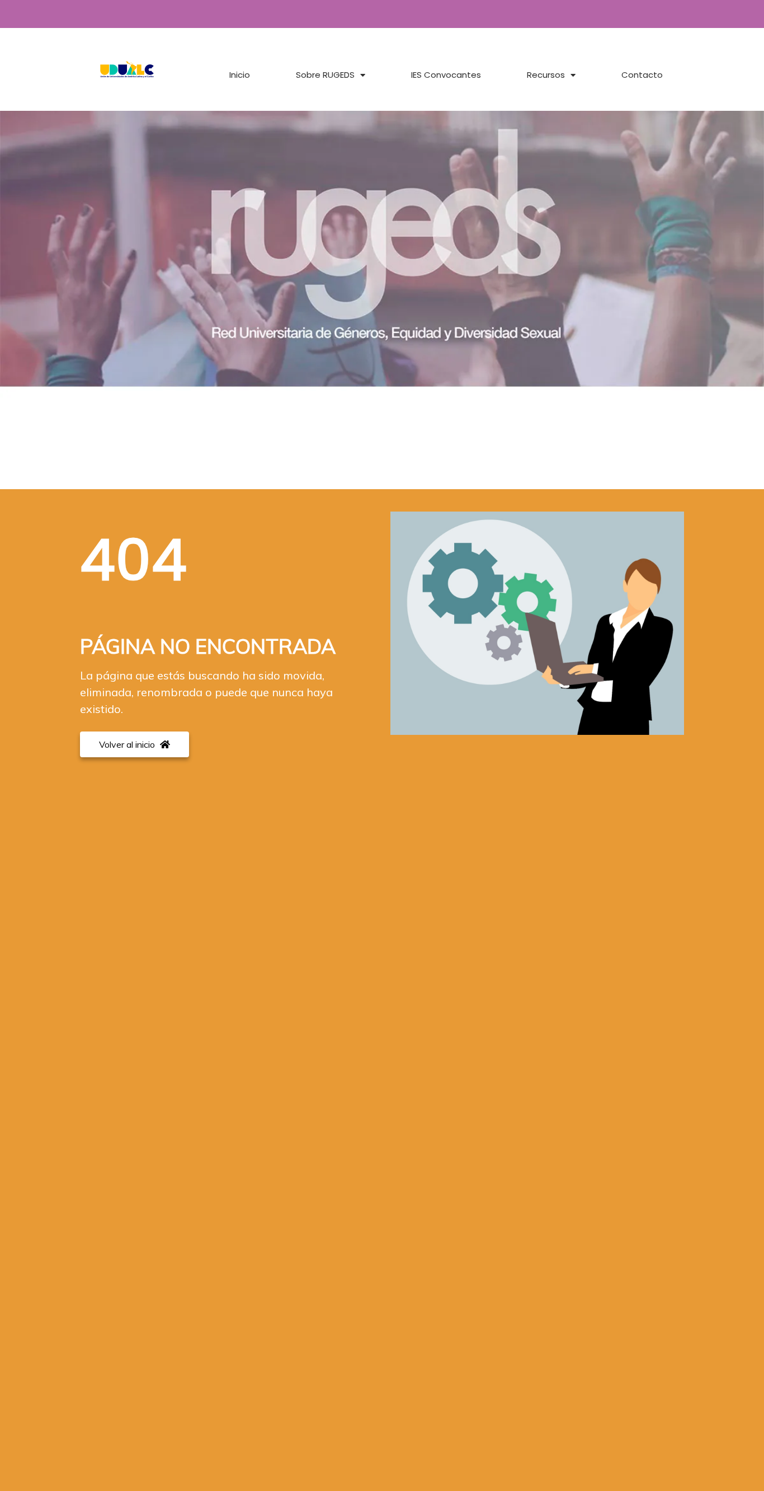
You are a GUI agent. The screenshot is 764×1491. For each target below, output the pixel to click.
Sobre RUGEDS (325, 75)
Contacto (642, 75)
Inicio (239, 75)
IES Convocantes (446, 75)
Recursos (546, 75)
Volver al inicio (128, 744)
